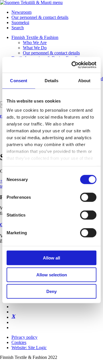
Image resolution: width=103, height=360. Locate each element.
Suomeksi (20, 22)
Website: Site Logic (29, 347)
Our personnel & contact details (39, 17)
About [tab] (84, 80)
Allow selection (51, 274)
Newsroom (21, 12)
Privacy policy (24, 337)
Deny (51, 291)
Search (17, 27)
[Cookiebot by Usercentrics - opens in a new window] (72, 64)
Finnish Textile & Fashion (34, 37)
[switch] (88, 197)
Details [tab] (52, 80)
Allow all (51, 257)
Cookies (18, 342)
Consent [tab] (18, 80)
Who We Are (35, 42)
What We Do (35, 47)
